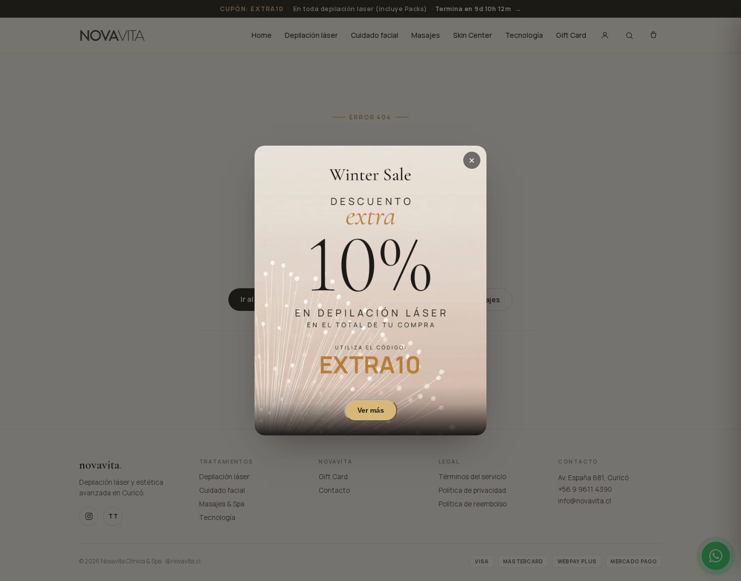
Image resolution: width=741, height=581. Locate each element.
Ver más (370, 410)
